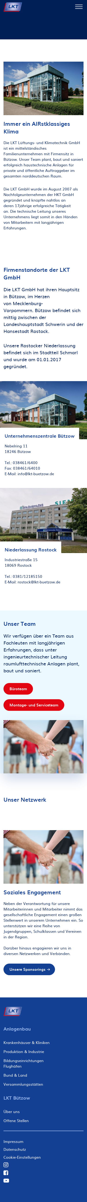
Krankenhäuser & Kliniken (26, 1042)
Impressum (13, 1141)
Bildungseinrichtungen (23, 1060)
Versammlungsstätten (23, 1084)
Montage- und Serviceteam (34, 705)
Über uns (11, 1111)
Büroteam (18, 688)
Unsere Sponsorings (27, 969)
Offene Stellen (16, 1120)
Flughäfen (12, 1066)
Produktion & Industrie (23, 1051)
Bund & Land (15, 1075)
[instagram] (5, 1165)
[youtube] (6, 1180)
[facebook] (5, 1173)
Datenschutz (14, 1149)
